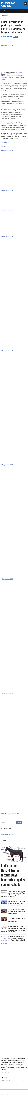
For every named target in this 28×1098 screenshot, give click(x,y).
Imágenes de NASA (14, 813)
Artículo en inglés (5, 142)
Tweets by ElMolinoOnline (8, 834)
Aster (6, 813)
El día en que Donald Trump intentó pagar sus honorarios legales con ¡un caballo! (13, 875)
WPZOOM (10, 1094)
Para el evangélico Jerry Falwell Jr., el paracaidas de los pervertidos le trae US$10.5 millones (17, 920)
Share (10, 36)
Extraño (3, 840)
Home (2, 15)
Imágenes (3, 146)
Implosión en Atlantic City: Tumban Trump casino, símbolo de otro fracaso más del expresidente (16, 903)
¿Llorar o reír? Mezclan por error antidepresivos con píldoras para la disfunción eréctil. (16, 911)
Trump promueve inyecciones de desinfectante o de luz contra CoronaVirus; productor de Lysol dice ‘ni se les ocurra (17, 939)
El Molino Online (8, 4)
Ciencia (11, 40)
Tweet (4, 36)
